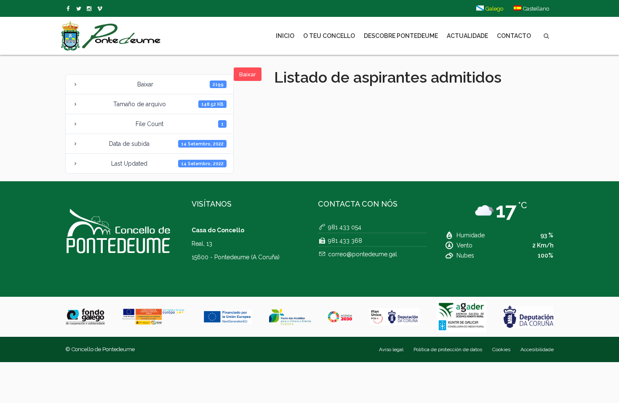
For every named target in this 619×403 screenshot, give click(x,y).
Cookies (501, 349)
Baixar (247, 74)
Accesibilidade (537, 349)
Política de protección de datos (448, 349)
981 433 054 (344, 227)
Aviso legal (391, 349)
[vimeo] (80, 9)
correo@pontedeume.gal (362, 254)
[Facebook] (69, 9)
